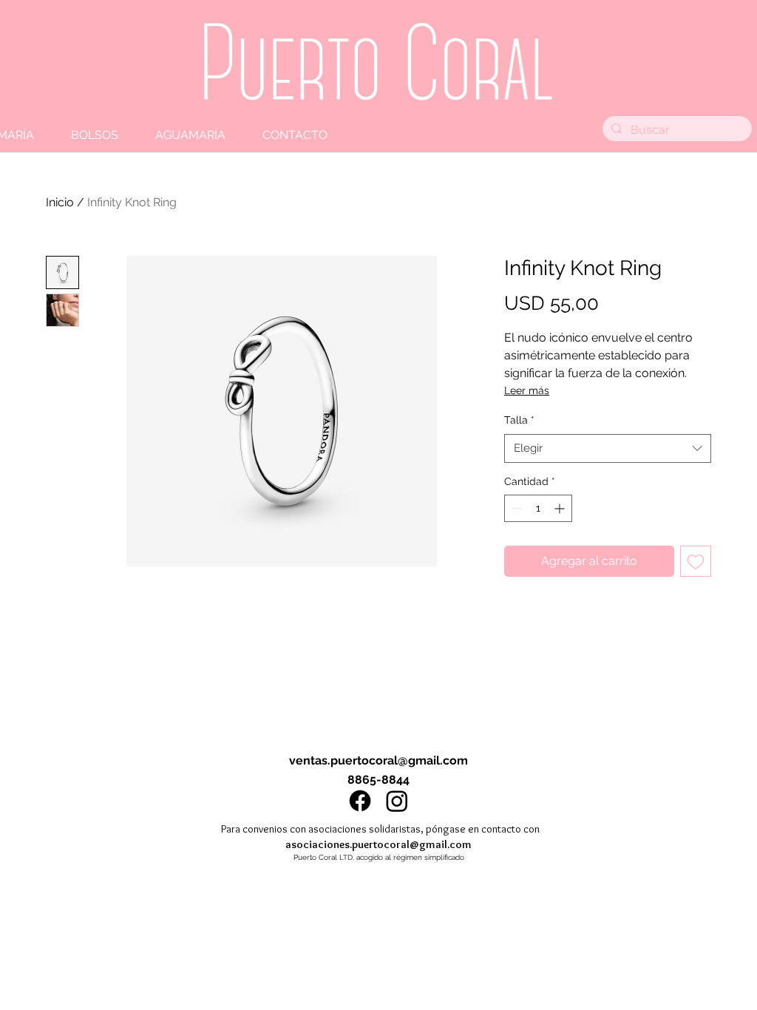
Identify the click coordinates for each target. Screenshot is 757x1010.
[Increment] (560, 508)
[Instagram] (397, 801)
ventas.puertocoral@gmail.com (378, 760)
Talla (519, 420)
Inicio (60, 202)
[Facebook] (360, 801)
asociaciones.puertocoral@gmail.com (378, 844)
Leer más (526, 390)
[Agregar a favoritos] (695, 561)
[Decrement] (515, 508)
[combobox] (607, 448)
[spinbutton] (538, 508)
